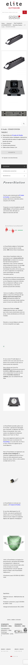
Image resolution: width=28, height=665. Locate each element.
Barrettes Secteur (17, 25)
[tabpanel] (7, 638)
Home (3, 23)
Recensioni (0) (6, 175)
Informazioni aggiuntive (9, 171)
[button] (24, 123)
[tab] (14, 166)
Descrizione (6, 166)
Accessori (9, 23)
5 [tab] (17, 656)
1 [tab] (11, 656)
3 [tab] (14, 656)
